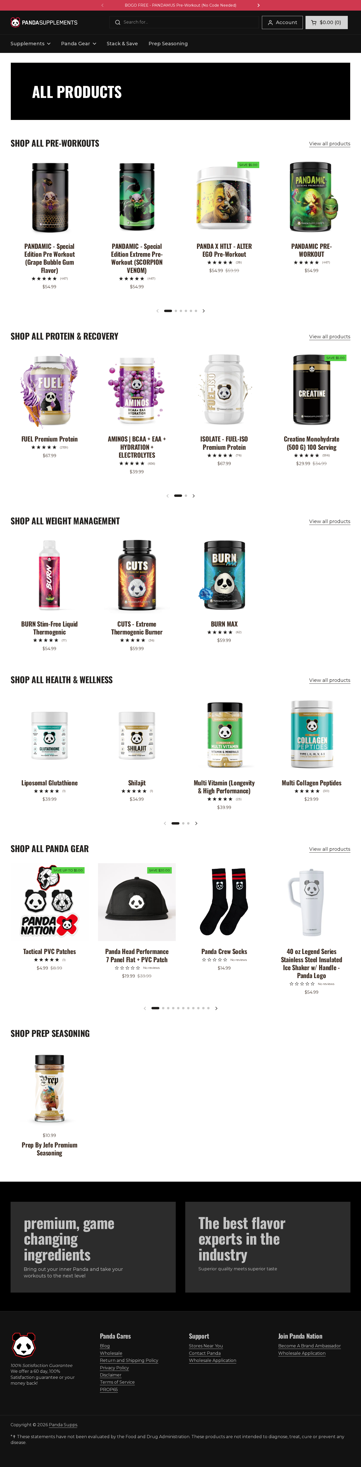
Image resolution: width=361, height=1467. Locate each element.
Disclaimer (111, 1375)
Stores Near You (206, 1345)
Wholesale (111, 1353)
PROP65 (109, 1389)
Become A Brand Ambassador (309, 1345)
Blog (105, 1345)
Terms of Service (117, 1382)
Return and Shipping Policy (129, 1360)
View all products (329, 144)
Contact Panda (205, 1353)
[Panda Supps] (44, 22)
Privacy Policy (114, 1367)
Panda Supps (63, 1424)
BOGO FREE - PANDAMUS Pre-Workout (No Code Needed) (180, 5)
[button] (327, 22)
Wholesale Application (212, 1360)
